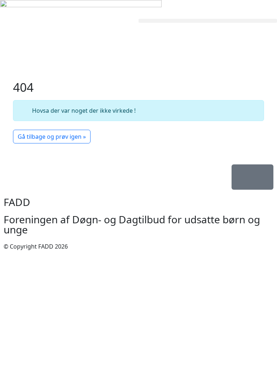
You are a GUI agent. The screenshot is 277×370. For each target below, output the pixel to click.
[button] (207, 21)
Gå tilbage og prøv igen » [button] (52, 137)
